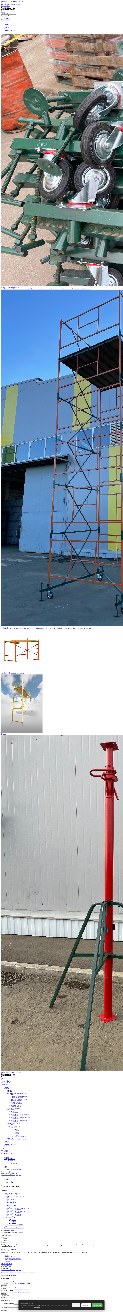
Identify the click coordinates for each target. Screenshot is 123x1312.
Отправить (4, 1285)
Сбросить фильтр (19, 1232)
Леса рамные (4, 673)
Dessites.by (14, 1275)
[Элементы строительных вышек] (26, 1093)
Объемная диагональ (36, 289)
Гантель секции (46, 289)
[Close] (7, 1080)
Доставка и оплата (17, 1)
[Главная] (8, 1077)
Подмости (3, 734)
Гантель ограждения (57, 289)
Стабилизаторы (86, 289)
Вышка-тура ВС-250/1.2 (61, 628)
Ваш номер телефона (7, 1281)
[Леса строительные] (19, 1123)
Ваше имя (4, 1280)
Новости (3, 1)
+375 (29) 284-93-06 (6, 1083)
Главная (6, 24)
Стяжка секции (67, 289)
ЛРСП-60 (16, 1135)
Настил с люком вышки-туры (21, 289)
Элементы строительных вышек (10, 287)
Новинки (5, 1242)
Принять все (97, 1305)
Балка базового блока (7, 289)
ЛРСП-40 (16, 1133)
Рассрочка (9, 1)
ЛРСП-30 (16, 1132)
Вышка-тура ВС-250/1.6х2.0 (76, 628)
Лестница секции (77, 289)
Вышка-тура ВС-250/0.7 (29, 628)
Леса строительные (6, 672)
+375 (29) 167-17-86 (6, 1081)
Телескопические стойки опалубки (11, 1072)
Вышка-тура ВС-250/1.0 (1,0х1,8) (45, 628)
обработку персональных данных (20, 1283)
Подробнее (37, 1307)
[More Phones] (12, 1153)
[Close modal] (15, 1287)
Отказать (76, 1305)
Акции (5, 1240)
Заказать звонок (5, 20)
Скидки (5, 1238)
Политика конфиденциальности (13, 1259)
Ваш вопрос (4, 1307)
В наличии (6, 1234)
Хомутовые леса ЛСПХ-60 (16, 673)
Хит (4, 1237)
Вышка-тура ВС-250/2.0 (91, 628)
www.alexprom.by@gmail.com (12, 1169)
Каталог (6, 26)
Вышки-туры (4, 627)
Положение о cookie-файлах (12, 1258)
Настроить (86, 1305)
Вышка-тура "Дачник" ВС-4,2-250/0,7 (11, 628)
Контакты (7, 32)
